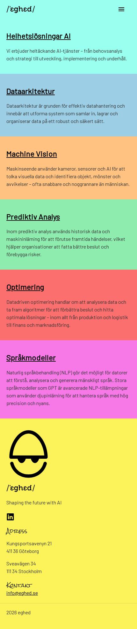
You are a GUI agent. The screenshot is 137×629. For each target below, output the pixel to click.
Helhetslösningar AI (38, 35)
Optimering (25, 286)
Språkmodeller (31, 357)
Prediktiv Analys (33, 216)
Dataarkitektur (30, 91)
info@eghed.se (22, 593)
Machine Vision (31, 153)
